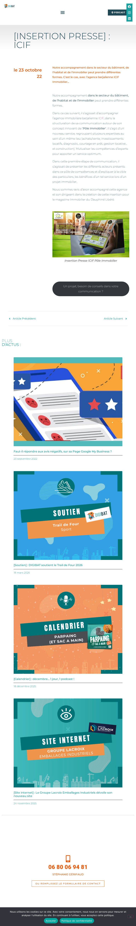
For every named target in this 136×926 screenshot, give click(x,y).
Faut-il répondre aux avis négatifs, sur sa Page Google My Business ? (63, 451)
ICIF (101, 118)
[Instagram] (129, 13)
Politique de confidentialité (76, 920)
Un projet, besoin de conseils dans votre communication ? (90, 289)
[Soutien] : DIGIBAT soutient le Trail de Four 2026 (48, 565)
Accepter (51, 920)
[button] (62, 12)
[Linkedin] (129, 19)
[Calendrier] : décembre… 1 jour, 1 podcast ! (44, 679)
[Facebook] (129, 7)
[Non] (130, 916)
